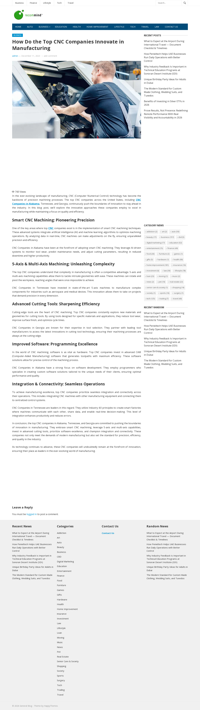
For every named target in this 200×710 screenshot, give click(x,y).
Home (18, 26)
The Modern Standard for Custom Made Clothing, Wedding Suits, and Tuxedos (163, 92)
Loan (150, 276)
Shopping (178, 287)
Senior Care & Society (157, 287)
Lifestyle (47, 2)
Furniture (164, 253)
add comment (50, 55)
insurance (179, 265)
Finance (33, 2)
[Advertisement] (134, 16)
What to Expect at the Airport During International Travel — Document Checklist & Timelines (164, 45)
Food (150, 253)
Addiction (152, 231)
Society (151, 293)
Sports (164, 293)
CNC (50, 228)
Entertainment (155, 248)
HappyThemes (51, 705)
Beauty (151, 237)
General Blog (26, 705)
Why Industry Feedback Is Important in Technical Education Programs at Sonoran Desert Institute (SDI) (165, 70)
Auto (30, 26)
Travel (70, 2)
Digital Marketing (156, 242)
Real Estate (176, 281)
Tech (59, 2)
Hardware (163, 259)
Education (61, 26)
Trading (164, 298)
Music (176, 276)
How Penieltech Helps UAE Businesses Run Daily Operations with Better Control (165, 57)
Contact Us (171, 26)
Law (157, 26)
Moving (163, 276)
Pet (162, 281)
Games (178, 253)
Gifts (150, 259)
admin (15, 55)
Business (19, 2)
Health (77, 26)
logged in (32, 514)
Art (164, 231)
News (150, 281)
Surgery (178, 293)
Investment (153, 270)
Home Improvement (97, 26)
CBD (181, 237)
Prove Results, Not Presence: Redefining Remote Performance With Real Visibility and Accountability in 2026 (166, 114)
